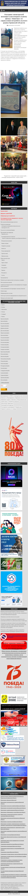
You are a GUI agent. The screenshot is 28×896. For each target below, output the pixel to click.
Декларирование (4, 395)
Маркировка (18, 397)
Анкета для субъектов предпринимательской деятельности (13, 295)
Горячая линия (4, 253)
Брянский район (4, 321)
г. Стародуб (3, 314)
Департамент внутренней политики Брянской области (13, 808)
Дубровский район (5, 328)
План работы (4, 267)
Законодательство (18, 395)
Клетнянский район (5, 342)
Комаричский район (5, 349)
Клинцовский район (5, 347)
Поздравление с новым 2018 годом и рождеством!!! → (15, 175)
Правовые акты (4, 234)
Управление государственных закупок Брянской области (14, 854)
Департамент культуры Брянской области (10, 834)
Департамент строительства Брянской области (12, 821)
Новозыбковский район (6, 358)
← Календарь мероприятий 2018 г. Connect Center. (12, 177)
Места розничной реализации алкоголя (9, 222)
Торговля (3, 409)
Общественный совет (5, 258)
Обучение (13, 399)
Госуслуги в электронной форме (8, 230)
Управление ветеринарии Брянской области (11, 846)
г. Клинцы (3, 307)
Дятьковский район (5, 330)
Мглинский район (4, 354)
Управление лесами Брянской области (10, 852)
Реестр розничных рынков (6, 282)
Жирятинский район (5, 333)
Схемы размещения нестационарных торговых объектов (13, 288)
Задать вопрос (4, 262)
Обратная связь (4, 256)
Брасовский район (5, 318)
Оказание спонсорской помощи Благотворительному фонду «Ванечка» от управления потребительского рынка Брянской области (14, 18)
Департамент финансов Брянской (8, 800)
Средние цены (19, 407)
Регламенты (4, 272)
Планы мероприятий (5, 251)
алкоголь (8, 409)
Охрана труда (4, 291)
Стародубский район (5, 370)
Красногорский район (5, 351)
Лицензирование (10, 397)
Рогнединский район (5, 365)
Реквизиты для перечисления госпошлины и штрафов (12, 280)
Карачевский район (5, 340)
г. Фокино (3, 316)
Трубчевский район (5, 377)
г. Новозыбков (4, 309)
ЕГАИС (11, 395)
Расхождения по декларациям (7, 407)
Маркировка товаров (5, 399)
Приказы (3, 270)
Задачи (3, 260)
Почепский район (4, 363)
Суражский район (4, 375)
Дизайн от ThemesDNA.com (14, 893)
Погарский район (4, 361)
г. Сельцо (3, 311)
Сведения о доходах (5, 245)
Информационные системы (6, 293)
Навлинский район (5, 356)
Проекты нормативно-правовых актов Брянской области (14, 238)
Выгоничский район (5, 323)
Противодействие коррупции (7, 232)
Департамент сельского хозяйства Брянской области (13, 805)
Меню (4, 10)
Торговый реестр (4, 277)
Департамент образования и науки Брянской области (13, 812)
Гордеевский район (5, 325)
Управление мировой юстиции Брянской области (12, 844)
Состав (3, 275)
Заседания (3, 265)
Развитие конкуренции (5, 224)
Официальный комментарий (7, 298)
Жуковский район (4, 335)
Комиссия (3, 248)
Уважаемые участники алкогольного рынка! (10, 616)
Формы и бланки (4, 243)
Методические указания (6, 240)
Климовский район (5, 344)
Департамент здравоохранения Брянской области (12, 810)
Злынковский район (5, 337)
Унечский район (4, 380)
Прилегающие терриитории (7, 403)
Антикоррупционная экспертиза (8, 236)
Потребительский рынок (14, 401)
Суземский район (4, 373)
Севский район (4, 368)
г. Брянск (3, 304)
